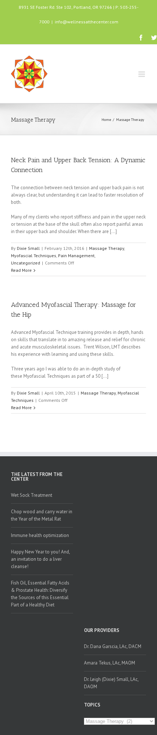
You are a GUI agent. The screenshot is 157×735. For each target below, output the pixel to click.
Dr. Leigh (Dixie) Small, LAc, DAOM (111, 683)
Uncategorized (25, 263)
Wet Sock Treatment (31, 495)
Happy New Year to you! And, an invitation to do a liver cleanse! (40, 559)
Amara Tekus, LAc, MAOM (109, 663)
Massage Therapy (130, 119)
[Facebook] (141, 38)
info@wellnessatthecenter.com (86, 21)
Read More (21, 270)
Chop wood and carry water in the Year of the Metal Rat (41, 515)
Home (106, 119)
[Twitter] (154, 38)
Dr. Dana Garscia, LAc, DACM (112, 646)
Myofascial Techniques (33, 255)
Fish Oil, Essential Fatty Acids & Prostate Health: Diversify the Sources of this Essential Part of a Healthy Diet (40, 594)
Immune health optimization (40, 535)
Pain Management (76, 255)
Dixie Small (28, 248)
